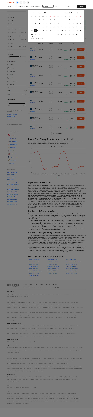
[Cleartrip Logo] (10, 2)
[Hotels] (20, 2)
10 (43, 23)
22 (35, 30)
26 (50, 30)
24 (43, 30)
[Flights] (17, 2)
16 (39, 27)
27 (54, 30)
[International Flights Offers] (28, 2)
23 (39, 30)
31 (77, 34)
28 (32, 34)
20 (54, 27)
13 (54, 23)
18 (47, 27)
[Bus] (24, 2)
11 (47, 23)
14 (32, 27)
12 (50, 23)
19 (50, 27)
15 (35, 27)
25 (47, 30)
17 (43, 27)
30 (39, 34)
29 (35, 34)
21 (32, 30)
